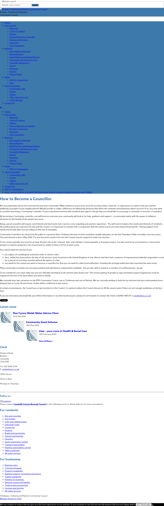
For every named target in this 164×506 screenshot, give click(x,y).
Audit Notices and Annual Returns (24, 57)
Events (13, 91)
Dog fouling (10, 419)
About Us (14, 28)
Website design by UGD (10, 498)
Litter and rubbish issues (16, 421)
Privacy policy (146, 505)
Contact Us (10, 103)
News (7, 77)
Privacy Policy (16, 74)
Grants (13, 65)
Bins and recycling (13, 416)
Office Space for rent (19, 97)
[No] (152, 505)
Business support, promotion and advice (23, 473)
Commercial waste (13, 468)
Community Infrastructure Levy (24, 60)
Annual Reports (16, 54)
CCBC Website (16, 100)
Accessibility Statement (20, 51)
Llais (12, 83)
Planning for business (14, 479)
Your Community (12, 86)
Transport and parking (15, 444)
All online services (13, 453)
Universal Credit (12, 424)
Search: (5, 5)
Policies (13, 71)
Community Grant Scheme (42, 322)
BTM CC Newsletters (19, 80)
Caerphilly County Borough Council (30, 404)
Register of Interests (19, 40)
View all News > (46, 341)
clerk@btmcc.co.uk (142, 295)
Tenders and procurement (16, 485)
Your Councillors (17, 45)
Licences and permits (14, 488)
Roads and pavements (15, 433)
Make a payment (12, 450)
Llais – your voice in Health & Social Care (63, 331)
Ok (138, 505)
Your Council (10, 25)
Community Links (17, 88)
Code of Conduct (17, 31)
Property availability (14, 471)
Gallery (13, 94)
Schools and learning (14, 436)
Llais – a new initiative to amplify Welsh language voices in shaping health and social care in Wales (48, 192)
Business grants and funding (17, 482)
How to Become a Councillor (22, 37)
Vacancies (14, 42)
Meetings (14, 68)
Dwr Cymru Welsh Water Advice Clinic (36, 313)
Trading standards (13, 476)
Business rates (11, 465)
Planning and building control (18, 447)
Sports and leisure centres (16, 442)
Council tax (10, 427)
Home (7, 22)
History (13, 34)
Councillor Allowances (19, 63)
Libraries (9, 439)
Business (9, 48)
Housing (8, 430)
